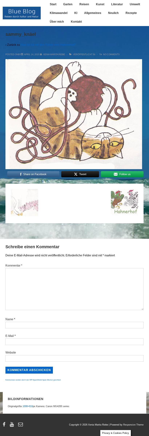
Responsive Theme (133, 424)
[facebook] (5, 425)
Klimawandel (58, 12)
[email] (21, 425)
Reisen (84, 4)
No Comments (111, 54)
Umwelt (135, 4)
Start (53, 4)
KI (75, 12)
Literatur (117, 4)
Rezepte (131, 12)
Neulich (113, 12)
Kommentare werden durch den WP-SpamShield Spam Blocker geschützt (33, 380)
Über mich (57, 21)
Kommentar (13, 265)
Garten (68, 4)
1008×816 (28, 406)
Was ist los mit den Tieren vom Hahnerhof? (48, 44)
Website (10, 352)
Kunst (100, 4)
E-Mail (9, 335)
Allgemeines (92, 12)
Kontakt (76, 21)
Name (9, 319)
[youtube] (12, 425)
